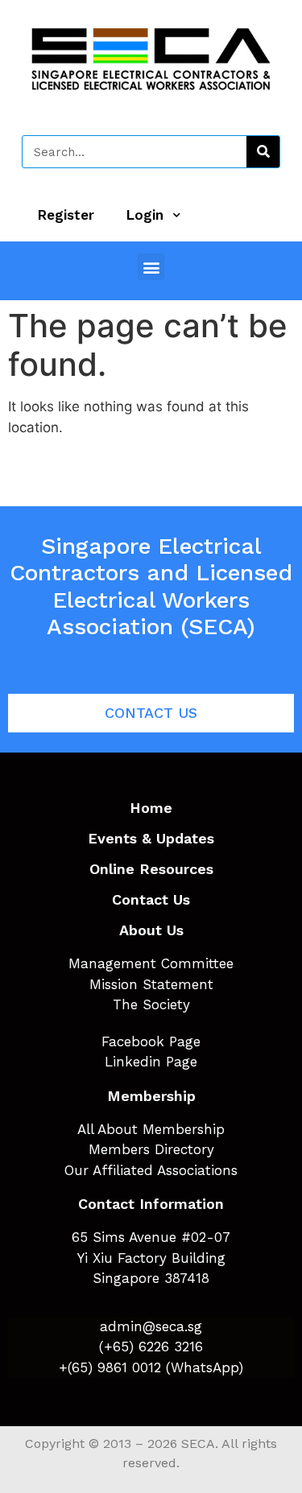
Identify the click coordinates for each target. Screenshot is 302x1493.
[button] (151, 267)
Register (66, 215)
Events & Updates (151, 838)
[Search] (262, 151)
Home (151, 807)
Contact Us (151, 899)
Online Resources (151, 868)
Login (144, 215)
